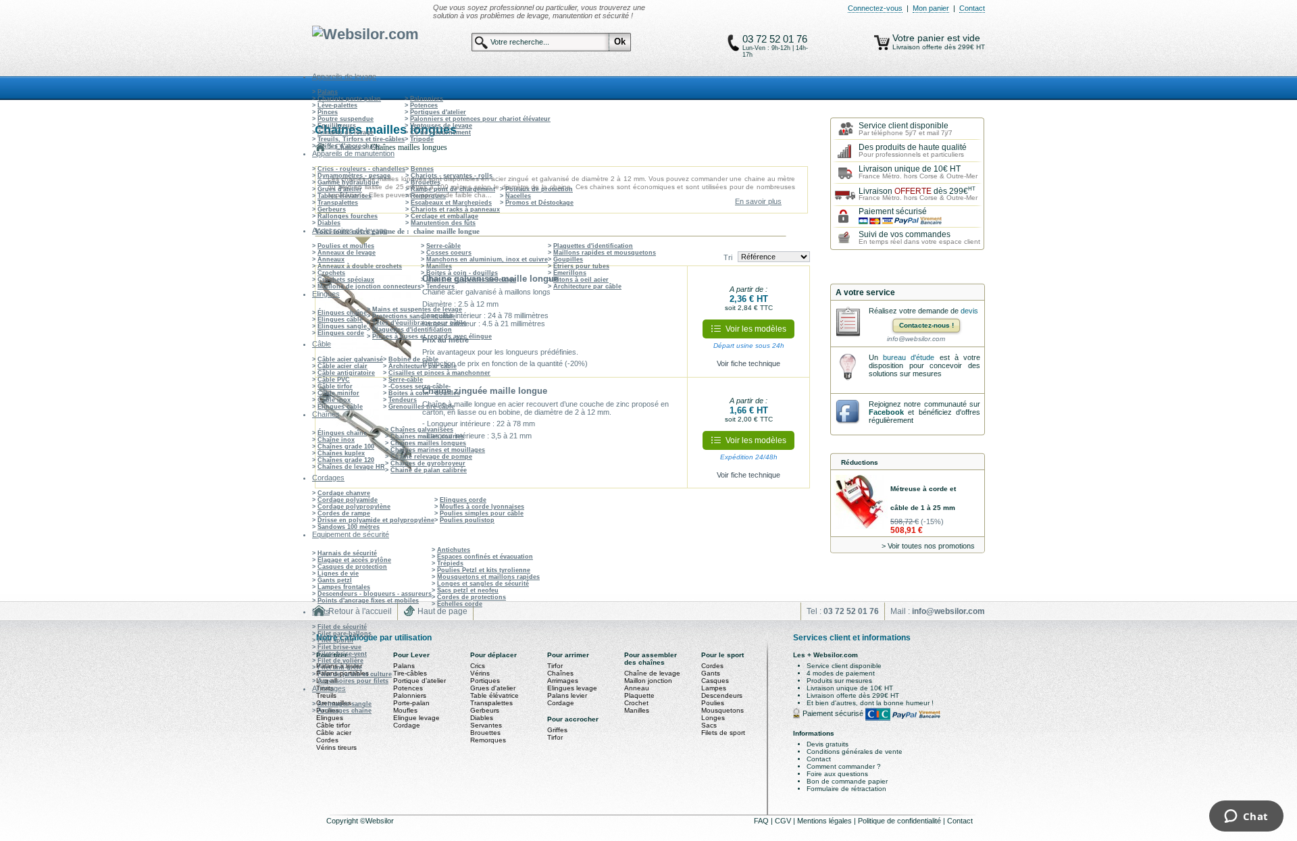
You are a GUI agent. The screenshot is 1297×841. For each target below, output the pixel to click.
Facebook (886, 412)
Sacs (709, 725)
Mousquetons (722, 710)
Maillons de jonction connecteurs (369, 286)
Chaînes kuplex (341, 453)
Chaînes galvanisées (421, 429)
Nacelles (518, 196)
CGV (784, 821)
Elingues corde (340, 333)
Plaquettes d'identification (593, 246)
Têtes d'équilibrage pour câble (419, 323)
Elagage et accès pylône (354, 560)
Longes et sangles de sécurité (483, 583)
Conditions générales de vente (854, 751)
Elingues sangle (342, 326)
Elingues (329, 717)
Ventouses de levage (441, 125)
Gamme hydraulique (348, 182)
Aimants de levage (345, 132)
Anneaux (331, 259)
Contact (972, 8)
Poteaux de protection (539, 189)
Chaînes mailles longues (428, 443)
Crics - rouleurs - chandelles (361, 168)
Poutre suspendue (345, 119)
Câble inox (334, 400)
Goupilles (568, 259)
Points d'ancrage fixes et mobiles (368, 600)
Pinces (327, 112)
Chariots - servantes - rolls (451, 175)
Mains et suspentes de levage (471, 279)
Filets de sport (723, 732)
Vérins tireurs (336, 747)
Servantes (486, 725)
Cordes (327, 740)
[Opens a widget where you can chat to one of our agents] (1246, 817)
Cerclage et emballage (444, 216)
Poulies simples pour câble (482, 513)
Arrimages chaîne (344, 710)
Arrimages (562, 680)
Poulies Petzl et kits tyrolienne (483, 570)
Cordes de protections (471, 597)
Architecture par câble (587, 286)
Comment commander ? (844, 766)
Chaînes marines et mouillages (437, 450)
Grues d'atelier (339, 189)
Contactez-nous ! (926, 325)
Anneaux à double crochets (359, 266)
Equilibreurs (336, 125)
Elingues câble (340, 319)
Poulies (712, 703)
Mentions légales (825, 821)
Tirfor (555, 665)
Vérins (480, 673)
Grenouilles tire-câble (421, 406)
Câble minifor (338, 393)
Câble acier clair (342, 366)
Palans (327, 91)
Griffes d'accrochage (348, 146)
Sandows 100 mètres (348, 527)
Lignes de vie (338, 573)
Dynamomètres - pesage (353, 175)
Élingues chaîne (342, 312)
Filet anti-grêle (339, 667)
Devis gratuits (827, 744)
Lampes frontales (343, 587)
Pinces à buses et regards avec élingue (432, 336)
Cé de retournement (440, 132)
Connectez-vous (875, 8)
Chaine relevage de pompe (431, 456)
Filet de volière (340, 660)
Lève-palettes (337, 105)
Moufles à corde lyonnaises (482, 506)
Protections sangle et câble (413, 316)
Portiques (485, 680)
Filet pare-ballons (344, 633)
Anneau (636, 688)
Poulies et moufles (345, 246)
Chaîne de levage (652, 673)
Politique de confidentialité (900, 821)
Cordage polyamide (347, 499)
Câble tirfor (335, 386)
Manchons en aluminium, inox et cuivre (487, 259)
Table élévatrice (494, 695)
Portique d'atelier (419, 680)
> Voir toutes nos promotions (928, 546)
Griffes (557, 730)
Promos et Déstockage (539, 202)
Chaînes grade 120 (345, 460)
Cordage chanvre (343, 493)
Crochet (636, 703)
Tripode (422, 139)
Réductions (859, 462)
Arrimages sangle (344, 703)
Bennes (422, 168)
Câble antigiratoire (346, 372)
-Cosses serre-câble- (419, 386)
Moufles (405, 710)
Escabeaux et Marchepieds (451, 202)
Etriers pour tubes (581, 266)
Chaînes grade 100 (345, 446)
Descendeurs (721, 695)
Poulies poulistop (467, 520)
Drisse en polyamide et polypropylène (375, 520)
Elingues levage (572, 688)
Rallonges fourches (347, 216)
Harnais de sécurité (347, 553)
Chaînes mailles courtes (427, 436)
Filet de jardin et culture (354, 674)
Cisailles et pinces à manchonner (439, 372)
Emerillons (569, 273)
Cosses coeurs (449, 252)
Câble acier (333, 732)
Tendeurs (440, 286)
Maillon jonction (648, 680)
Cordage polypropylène (353, 506)
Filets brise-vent (342, 654)
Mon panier (931, 8)
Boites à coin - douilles (462, 273)
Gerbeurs (331, 209)
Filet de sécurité (342, 626)
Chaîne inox (336, 439)
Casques (715, 680)
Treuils (326, 695)
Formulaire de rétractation (846, 788)
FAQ (762, 821)
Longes (713, 717)
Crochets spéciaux (345, 279)
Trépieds (450, 563)
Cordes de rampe (343, 513)
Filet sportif (335, 640)
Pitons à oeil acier (581, 279)
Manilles (439, 266)
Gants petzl (334, 580)
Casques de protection (352, 566)
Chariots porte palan (349, 98)
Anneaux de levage (346, 252)
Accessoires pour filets (352, 681)
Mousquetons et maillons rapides (488, 577)
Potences (424, 105)
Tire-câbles (410, 673)
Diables (328, 223)
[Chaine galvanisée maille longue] (365, 321)
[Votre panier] (881, 42)
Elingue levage (416, 717)
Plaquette (639, 695)
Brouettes (425, 182)
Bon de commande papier (847, 781)
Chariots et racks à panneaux (455, 209)
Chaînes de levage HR (351, 466)
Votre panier (919, 37)
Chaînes (560, 673)
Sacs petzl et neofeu (468, 590)
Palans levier (567, 695)
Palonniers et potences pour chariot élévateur (480, 119)
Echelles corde (459, 604)
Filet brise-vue (339, 647)
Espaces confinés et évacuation (485, 556)
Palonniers (426, 98)
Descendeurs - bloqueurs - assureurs (374, 593)
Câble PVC (333, 379)
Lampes (713, 688)
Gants (710, 673)
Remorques (428, 196)
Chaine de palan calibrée (428, 470)
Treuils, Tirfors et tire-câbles (361, 139)
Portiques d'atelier (438, 112)
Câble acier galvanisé (350, 359)
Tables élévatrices (344, 196)
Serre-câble (443, 246)
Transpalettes (337, 202)
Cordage (406, 725)
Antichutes (453, 549)
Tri (727, 257)
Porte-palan (411, 703)
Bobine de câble (413, 359)
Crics (477, 665)
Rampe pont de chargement (453, 189)
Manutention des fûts (443, 223)
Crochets (331, 273)
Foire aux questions (837, 774)
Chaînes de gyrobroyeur (427, 463)
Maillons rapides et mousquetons (604, 252)
